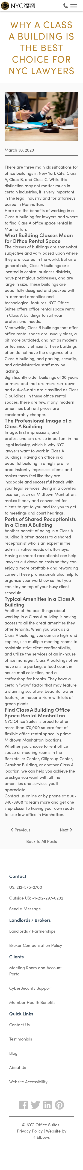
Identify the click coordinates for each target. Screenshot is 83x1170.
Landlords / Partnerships (32, 931)
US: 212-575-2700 (25, 887)
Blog (13, 1053)
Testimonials (20, 1039)
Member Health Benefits (32, 1002)
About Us (17, 1067)
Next (64, 830)
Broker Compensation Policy (35, 945)
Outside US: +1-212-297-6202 (36, 898)
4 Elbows (41, 1137)
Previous (22, 830)
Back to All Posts (41, 841)
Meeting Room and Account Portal (35, 971)
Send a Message (25, 908)
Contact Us (19, 1024)
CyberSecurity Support (30, 988)
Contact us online (21, 796)
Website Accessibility (28, 1081)
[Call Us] (65, 5)
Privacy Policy (30, 1131)
